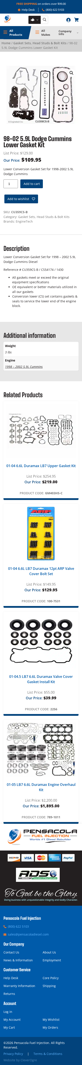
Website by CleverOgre (20, 1060)
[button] (71, 73)
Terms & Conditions (47, 1054)
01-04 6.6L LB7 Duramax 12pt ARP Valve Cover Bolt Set (41, 571)
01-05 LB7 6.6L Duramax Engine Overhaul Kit (41, 787)
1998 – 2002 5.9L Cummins (24, 367)
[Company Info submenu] (78, 33)
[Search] (44, 20)
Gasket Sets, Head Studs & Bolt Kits (39, 43)
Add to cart (32, 184)
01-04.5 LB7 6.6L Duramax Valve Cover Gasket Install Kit (41, 679)
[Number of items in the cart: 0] (76, 20)
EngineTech (24, 221)
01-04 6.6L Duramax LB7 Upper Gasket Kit (41, 465)
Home (6, 43)
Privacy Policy (13, 1054)
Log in (7, 1012)
